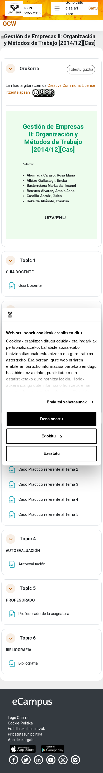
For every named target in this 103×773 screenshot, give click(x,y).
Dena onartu (51, 419)
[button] (10, 68)
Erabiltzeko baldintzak (26, 729)
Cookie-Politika (20, 723)
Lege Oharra (18, 717)
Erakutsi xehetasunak (67, 402)
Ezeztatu (52, 453)
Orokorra (29, 68)
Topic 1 (28, 260)
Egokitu (48, 436)
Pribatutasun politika (25, 734)
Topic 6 (28, 638)
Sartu (93, 8)
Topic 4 (28, 538)
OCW (9, 23)
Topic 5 (28, 588)
